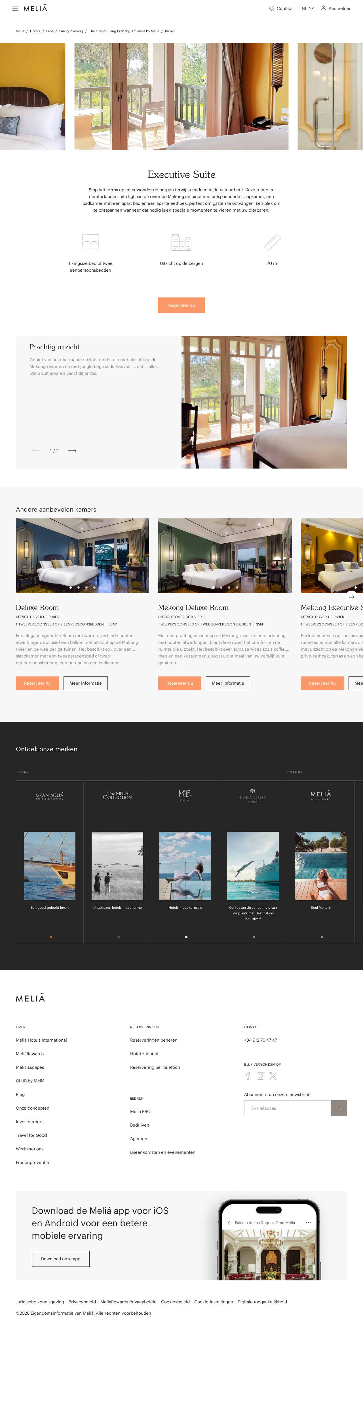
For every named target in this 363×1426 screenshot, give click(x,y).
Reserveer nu (181, 305)
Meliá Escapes (30, 1067)
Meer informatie (85, 683)
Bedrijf (136, 1098)
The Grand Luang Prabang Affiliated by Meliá (124, 31)
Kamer (170, 31)
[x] (273, 1076)
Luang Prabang (71, 31)
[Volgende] (72, 450)
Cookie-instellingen (213, 1301)
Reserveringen (144, 1027)
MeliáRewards (30, 1053)
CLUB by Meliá (30, 1081)
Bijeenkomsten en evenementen (162, 1152)
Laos (49, 31)
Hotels (35, 31)
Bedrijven (139, 1125)
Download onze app (60, 1258)
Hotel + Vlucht (144, 1053)
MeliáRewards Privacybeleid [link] (128, 1301)
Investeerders (29, 1121)
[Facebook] (248, 1076)
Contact (252, 1027)
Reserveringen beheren (154, 1040)
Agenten (138, 1138)
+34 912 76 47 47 (260, 1040)
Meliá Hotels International (41, 1040)
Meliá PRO (140, 1111)
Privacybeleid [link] (82, 1301)
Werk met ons (29, 1149)
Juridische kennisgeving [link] (40, 1301)
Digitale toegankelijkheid (262, 1301)
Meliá (20, 31)
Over (21, 1027)
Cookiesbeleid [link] (175, 1301)
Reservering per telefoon (155, 1067)
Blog (20, 1094)
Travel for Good (31, 1135)
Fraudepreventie (32, 1162)
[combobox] (307, 8)
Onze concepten (32, 1108)
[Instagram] (261, 1076)
